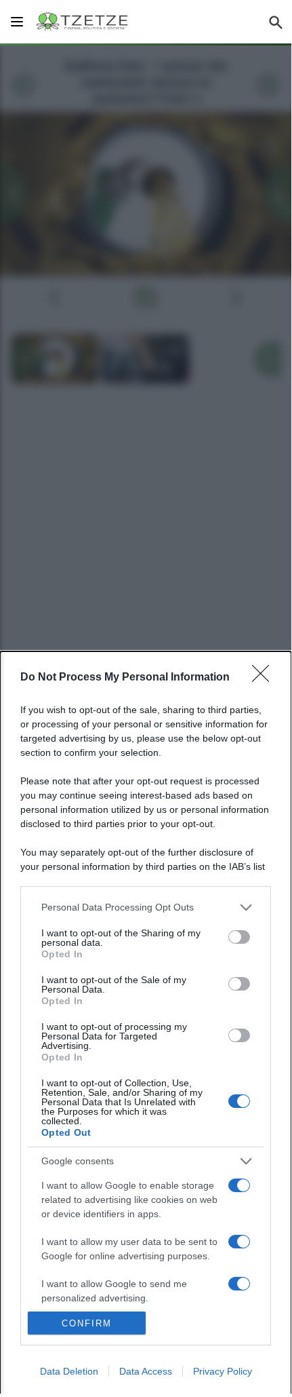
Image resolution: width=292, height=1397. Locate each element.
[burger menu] (17, 21)
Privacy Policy (222, 1371)
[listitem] (145, 907)
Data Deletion (69, 1371)
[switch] (239, 937)
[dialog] (145, 1024)
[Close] (265, 678)
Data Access (145, 1371)
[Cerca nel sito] (275, 21)
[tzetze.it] (83, 21)
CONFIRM (87, 1323)
